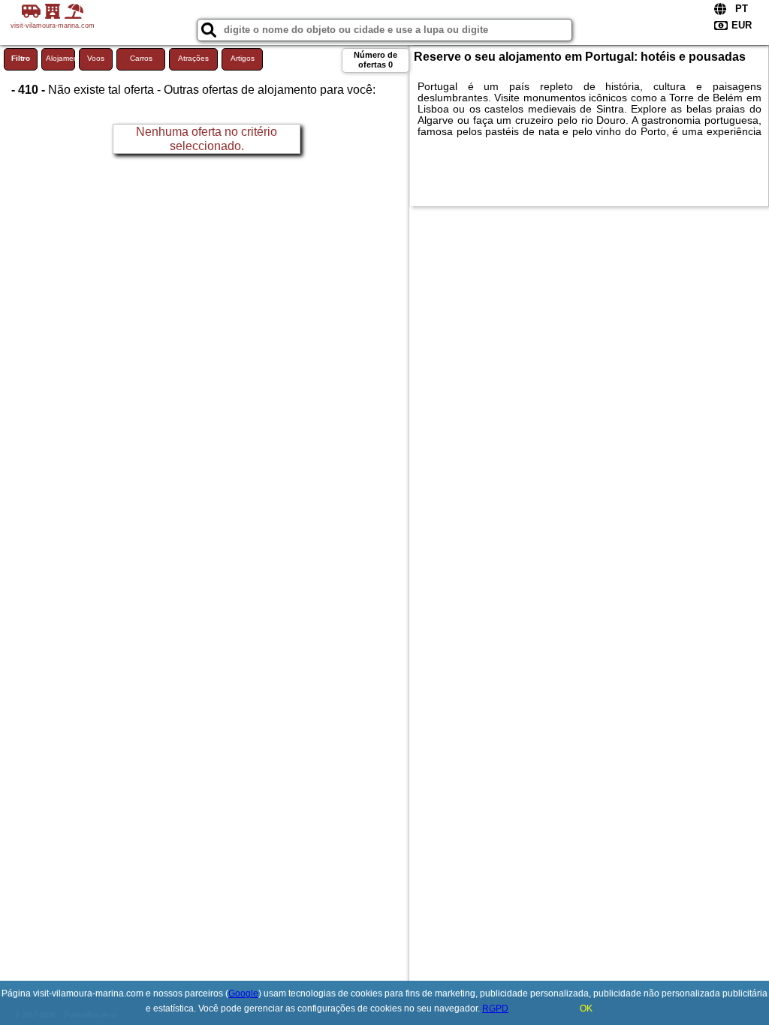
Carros (141, 58)
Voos (95, 58)
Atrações (193, 58)
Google (243, 993)
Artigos (243, 58)
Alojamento (60, 58)
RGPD (495, 1008)
